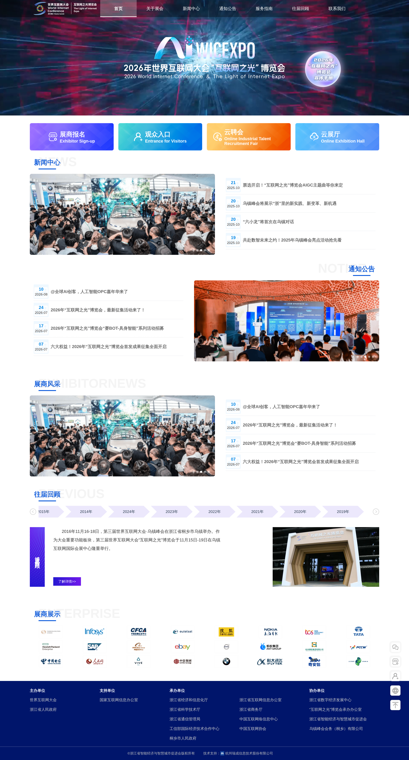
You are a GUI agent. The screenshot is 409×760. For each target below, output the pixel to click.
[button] (33, 511)
